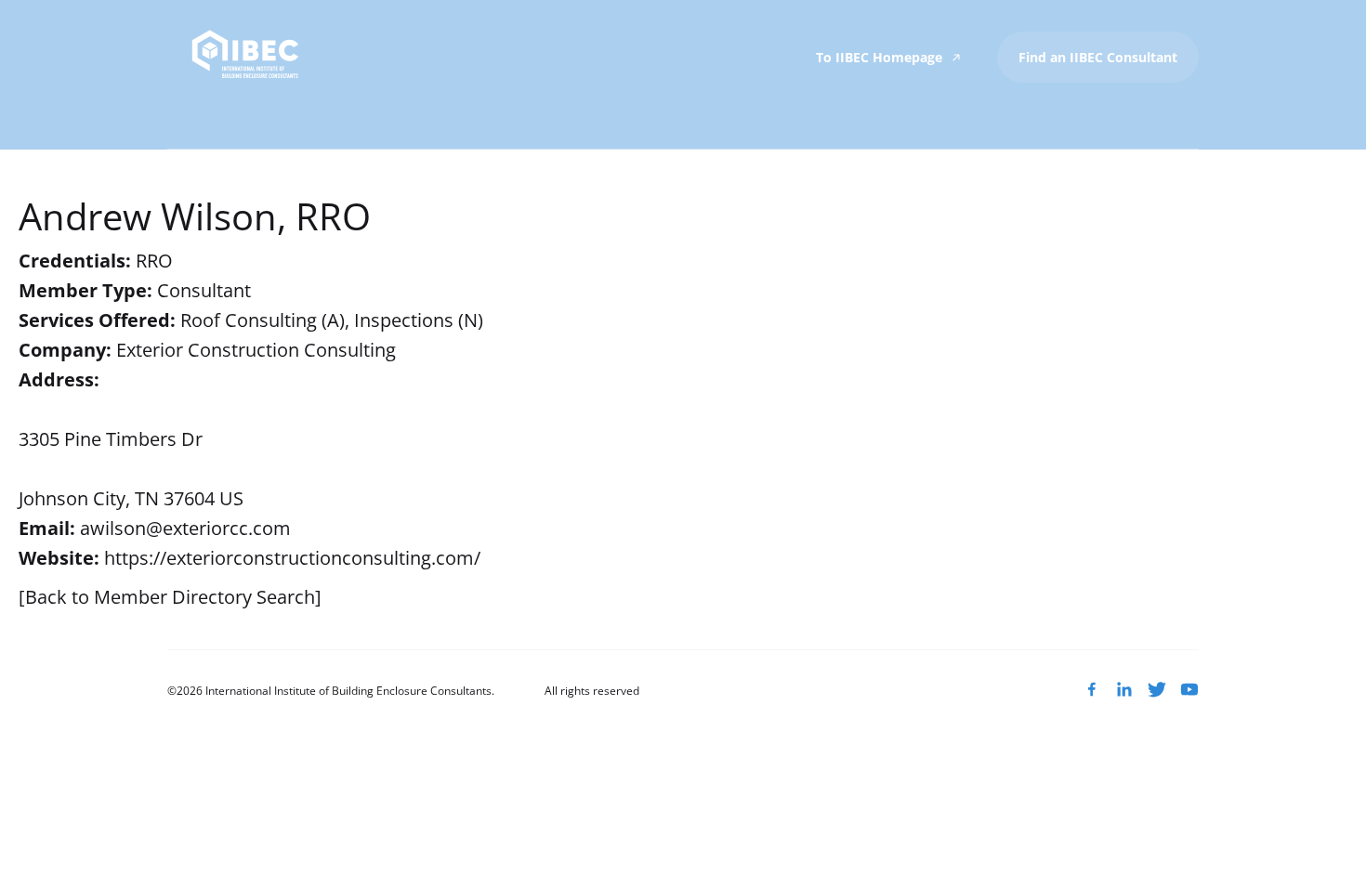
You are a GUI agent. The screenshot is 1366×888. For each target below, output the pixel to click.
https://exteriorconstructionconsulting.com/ (292, 557)
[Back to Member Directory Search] (170, 596)
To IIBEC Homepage (881, 57)
